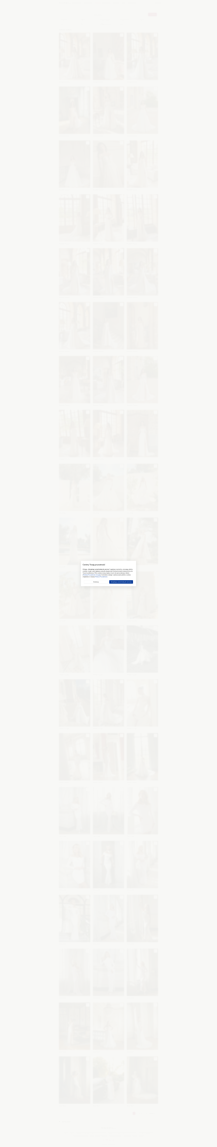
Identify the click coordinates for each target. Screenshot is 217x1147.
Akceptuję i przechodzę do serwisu (121, 582)
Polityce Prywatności (101, 577)
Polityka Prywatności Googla (91, 575)
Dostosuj (96, 582)
